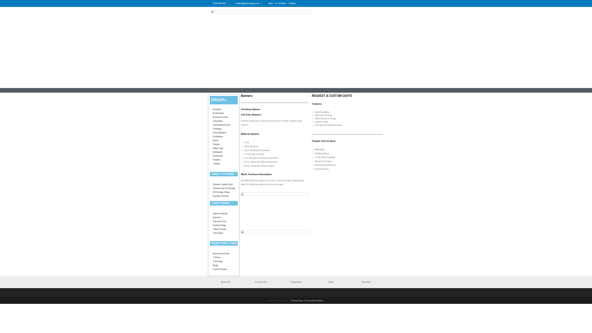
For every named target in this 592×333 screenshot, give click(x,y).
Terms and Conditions (313, 300)
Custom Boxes (220, 269)
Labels (224, 184)
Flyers (216, 140)
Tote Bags (218, 261)
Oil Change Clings (221, 192)
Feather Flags (219, 225)
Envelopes (218, 136)
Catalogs (217, 128)
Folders (216, 144)
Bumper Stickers (221, 196)
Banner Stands (220, 213)
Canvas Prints (219, 221)
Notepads (217, 152)
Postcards (218, 156)
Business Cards (220, 117)
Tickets (216, 163)
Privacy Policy (297, 300)
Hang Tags (218, 148)
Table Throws (219, 229)
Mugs (215, 265)
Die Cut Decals (228, 188)
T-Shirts (216, 257)
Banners (217, 217)
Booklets (217, 109)
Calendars (218, 121)
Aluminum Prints (221, 253)
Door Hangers (219, 132)
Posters (216, 159)
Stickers (217, 184)
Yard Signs (218, 233)
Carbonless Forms (221, 125)
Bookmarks (218, 113)
